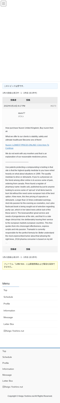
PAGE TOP (55, 388)
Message (8, 317)
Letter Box (9, 324)
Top (5, 290)
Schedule (8, 297)
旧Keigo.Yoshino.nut (14, 331)
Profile (7, 303)
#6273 (53, 106)
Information (9, 310)
